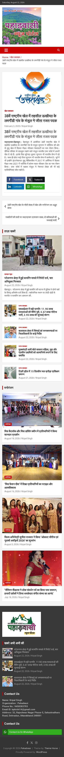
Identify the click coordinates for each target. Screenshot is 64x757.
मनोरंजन (8, 387)
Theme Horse (51, 748)
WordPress (41, 752)
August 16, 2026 (12, 491)
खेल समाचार (8, 111)
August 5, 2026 (11, 544)
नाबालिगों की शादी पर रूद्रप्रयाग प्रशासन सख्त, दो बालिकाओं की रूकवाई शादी (31, 219)
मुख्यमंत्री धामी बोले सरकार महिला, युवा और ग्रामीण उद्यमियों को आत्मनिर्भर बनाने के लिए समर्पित (38, 352)
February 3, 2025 (12, 126)
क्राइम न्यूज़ (8, 274)
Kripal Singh (27, 126)
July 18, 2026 (10, 597)
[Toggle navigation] (6, 50)
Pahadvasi (26, 748)
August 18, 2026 (12, 438)
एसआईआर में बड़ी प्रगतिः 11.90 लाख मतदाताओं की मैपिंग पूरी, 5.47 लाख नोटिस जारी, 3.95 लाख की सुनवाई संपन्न (38, 311)
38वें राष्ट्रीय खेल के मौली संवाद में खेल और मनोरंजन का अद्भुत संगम (32, 206)
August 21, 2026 (26, 378)
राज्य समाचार (23, 306)
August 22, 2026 (12, 285)
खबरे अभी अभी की (14, 643)
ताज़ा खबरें (9, 231)
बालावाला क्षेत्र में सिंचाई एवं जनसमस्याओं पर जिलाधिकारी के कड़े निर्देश (38, 332)
